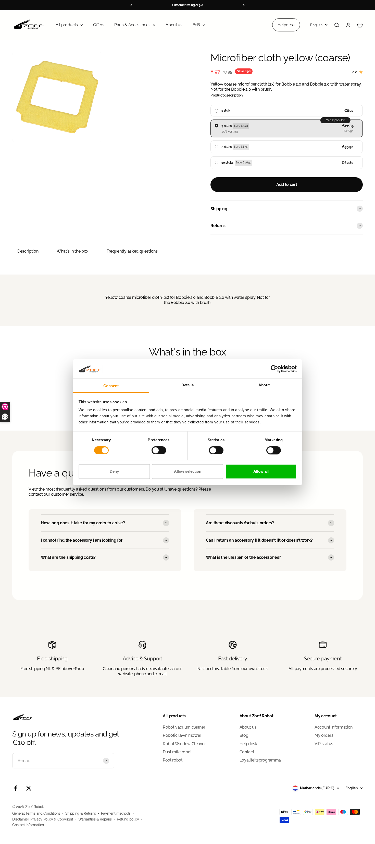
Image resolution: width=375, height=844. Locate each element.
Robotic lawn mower (182, 735)
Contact (247, 752)
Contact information (28, 825)
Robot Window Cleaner (184, 743)
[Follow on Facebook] (15, 788)
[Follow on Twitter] (28, 788)
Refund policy (128, 819)
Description (27, 251)
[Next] (244, 5)
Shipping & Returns (80, 813)
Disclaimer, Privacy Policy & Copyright (42, 819)
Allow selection (187, 471)
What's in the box (72, 251)
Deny (114, 471)
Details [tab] (187, 385)
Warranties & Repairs (95, 819)
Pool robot (173, 760)
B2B (196, 24)
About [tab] (264, 385)
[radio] (286, 110)
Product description (226, 95)
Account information (334, 727)
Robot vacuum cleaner (184, 727)
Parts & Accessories (132, 24)
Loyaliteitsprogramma (260, 760)
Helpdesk (286, 24)
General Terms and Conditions (36, 813)
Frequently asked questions (132, 251)
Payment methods (116, 813)
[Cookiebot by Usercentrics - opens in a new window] (274, 369)
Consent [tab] (111, 386)
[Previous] (131, 5)
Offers (98, 24)
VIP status (324, 743)
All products (67, 24)
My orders (324, 735)
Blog (244, 735)
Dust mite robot (177, 752)
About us (174, 24)
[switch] (159, 450)
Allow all (261, 471)
